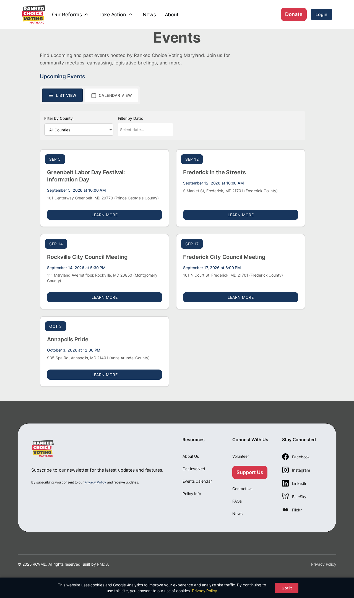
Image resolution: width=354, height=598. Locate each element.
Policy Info (192, 493)
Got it (287, 588)
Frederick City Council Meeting (224, 257)
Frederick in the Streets (214, 172)
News (237, 513)
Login (321, 14)
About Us (191, 456)
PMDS (102, 564)
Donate (294, 14)
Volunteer (240, 456)
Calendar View (115, 95)
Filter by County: (59, 118)
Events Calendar (197, 481)
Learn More (127, 214)
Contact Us (242, 488)
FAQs (237, 501)
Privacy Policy (95, 482)
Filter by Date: (130, 118)
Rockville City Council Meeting (87, 257)
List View (66, 95)
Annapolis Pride (67, 339)
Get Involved (194, 468)
